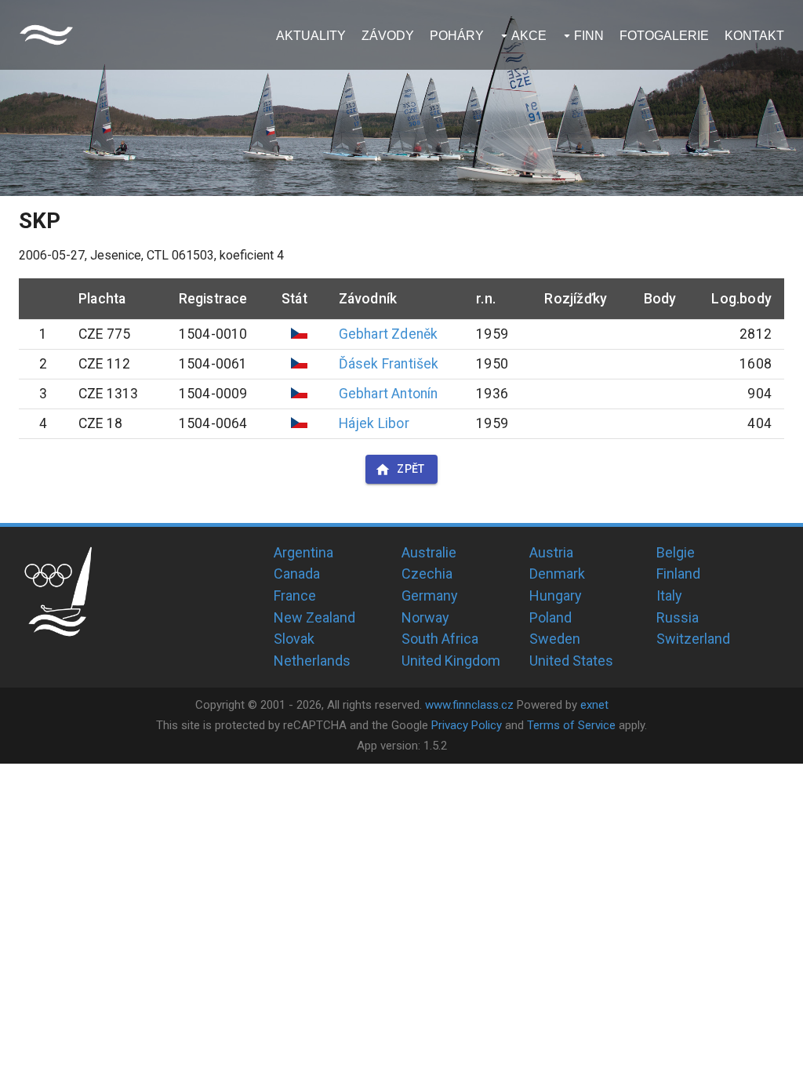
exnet (594, 705)
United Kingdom (451, 660)
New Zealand (314, 617)
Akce (529, 35)
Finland (678, 573)
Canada (297, 573)
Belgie (675, 552)
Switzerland (693, 638)
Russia (677, 617)
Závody (388, 35)
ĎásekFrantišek (389, 364)
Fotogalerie (664, 35)
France (295, 595)
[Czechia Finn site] (46, 35)
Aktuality (311, 35)
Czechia (427, 573)
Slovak (294, 638)
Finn (589, 35)
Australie (429, 552)
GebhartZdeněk (388, 334)
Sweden (554, 638)
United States (571, 660)
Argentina (303, 552)
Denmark (557, 573)
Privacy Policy (466, 725)
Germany (430, 595)
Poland (550, 617)
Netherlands (312, 660)
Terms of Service (571, 725)
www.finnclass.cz (469, 705)
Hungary (555, 595)
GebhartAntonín (388, 393)
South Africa (440, 638)
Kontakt (754, 35)
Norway (425, 617)
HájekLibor (374, 423)
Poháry (457, 35)
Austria (551, 552)
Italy (669, 595)
